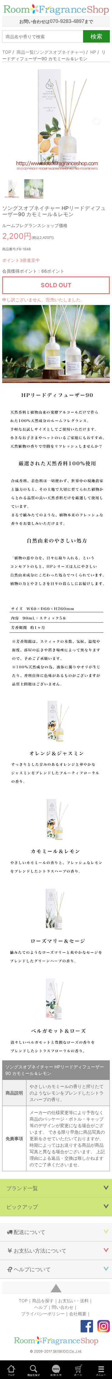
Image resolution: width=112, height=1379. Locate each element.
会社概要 (77, 1313)
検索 (96, 36)
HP (93, 52)
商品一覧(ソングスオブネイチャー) (50, 52)
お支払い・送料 (73, 1300)
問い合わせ (62, 1307)
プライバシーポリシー (43, 1313)
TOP (6, 52)
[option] (56, 119)
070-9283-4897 (67, 21)
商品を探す (43, 1300)
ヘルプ (40, 1307)
